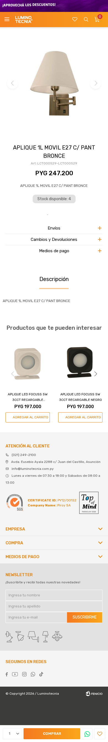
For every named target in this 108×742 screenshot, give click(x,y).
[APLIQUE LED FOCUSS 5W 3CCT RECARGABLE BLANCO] (28, 362)
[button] (85, 19)
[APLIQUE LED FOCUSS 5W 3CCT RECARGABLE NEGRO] (80, 362)
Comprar (52, 733)
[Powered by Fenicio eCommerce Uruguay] (94, 693)
